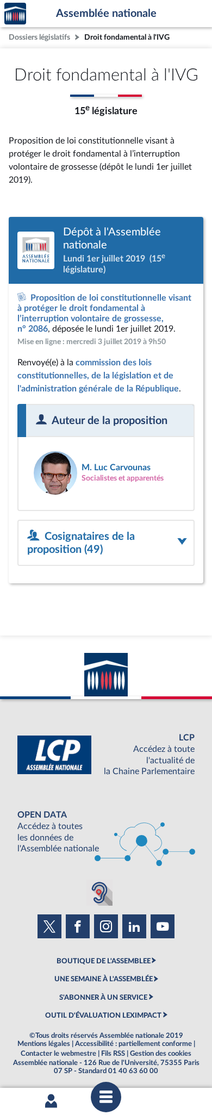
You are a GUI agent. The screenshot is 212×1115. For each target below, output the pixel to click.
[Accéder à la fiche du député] (106, 473)
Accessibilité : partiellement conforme (133, 1044)
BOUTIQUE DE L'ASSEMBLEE (104, 961)
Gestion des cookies (160, 1053)
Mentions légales (43, 1044)
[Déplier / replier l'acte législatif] (106, 543)
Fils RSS (113, 1053)
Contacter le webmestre (58, 1053)
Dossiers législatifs (39, 37)
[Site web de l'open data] (106, 832)
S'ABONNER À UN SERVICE (103, 997)
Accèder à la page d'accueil (15, 13)
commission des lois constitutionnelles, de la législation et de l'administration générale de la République (98, 375)
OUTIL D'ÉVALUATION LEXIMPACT (103, 1015)
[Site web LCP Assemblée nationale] (106, 754)
